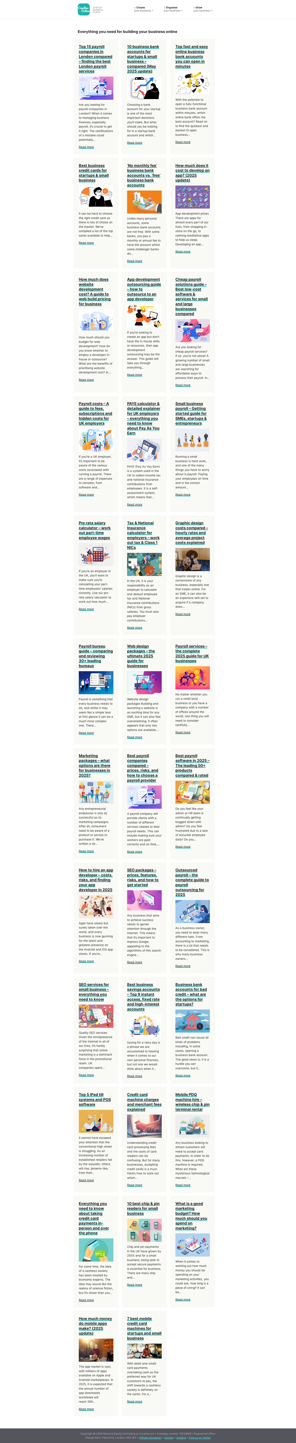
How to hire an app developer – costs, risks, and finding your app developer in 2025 (96, 880)
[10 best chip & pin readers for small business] (144, 1239)
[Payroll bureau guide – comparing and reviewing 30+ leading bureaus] (96, 692)
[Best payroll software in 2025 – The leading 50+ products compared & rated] (192, 801)
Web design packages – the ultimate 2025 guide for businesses (141, 656)
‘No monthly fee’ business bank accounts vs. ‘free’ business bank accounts (144, 175)
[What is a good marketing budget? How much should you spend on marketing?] (192, 1254)
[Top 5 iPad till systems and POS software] (96, 1130)
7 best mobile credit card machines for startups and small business (144, 1328)
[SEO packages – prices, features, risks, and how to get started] (144, 908)
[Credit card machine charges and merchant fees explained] (144, 1135)
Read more (86, 147)
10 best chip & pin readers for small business (143, 1208)
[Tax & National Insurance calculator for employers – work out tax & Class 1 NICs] (144, 573)
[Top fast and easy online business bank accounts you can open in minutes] (192, 92)
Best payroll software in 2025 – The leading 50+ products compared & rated (192, 765)
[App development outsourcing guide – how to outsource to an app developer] (144, 325)
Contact (169, 1437)
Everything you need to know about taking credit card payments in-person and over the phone (94, 1218)
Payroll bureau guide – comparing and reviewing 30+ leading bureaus (96, 656)
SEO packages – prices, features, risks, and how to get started (143, 877)
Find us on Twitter (200, 1437)
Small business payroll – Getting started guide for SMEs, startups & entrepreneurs (191, 413)
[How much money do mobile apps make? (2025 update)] (96, 1359)
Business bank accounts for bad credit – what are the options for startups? (191, 994)
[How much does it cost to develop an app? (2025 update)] (192, 206)
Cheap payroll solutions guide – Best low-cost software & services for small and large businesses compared (191, 296)
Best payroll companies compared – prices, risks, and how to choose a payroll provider (142, 767)
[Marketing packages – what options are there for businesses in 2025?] (96, 801)
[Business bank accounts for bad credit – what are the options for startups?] (192, 1030)
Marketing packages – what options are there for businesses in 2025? (94, 765)
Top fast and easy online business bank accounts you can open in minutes (191, 56)
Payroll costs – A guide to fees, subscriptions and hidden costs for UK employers (95, 413)
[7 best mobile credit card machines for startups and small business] (144, 1356)
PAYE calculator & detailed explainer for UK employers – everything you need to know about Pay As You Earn (143, 418)
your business (142, 9)
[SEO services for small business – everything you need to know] (96, 1025)
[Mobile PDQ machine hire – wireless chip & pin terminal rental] (192, 1135)
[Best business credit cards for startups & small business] (96, 206)
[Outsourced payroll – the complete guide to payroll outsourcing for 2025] (192, 921)
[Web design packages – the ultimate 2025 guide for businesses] (144, 692)
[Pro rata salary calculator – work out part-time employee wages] (96, 563)
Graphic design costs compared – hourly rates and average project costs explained (191, 533)
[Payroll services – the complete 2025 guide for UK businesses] (192, 687)
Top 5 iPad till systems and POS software (95, 1099)
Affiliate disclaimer (150, 1437)
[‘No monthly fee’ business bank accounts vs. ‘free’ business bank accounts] (144, 211)
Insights (181, 1437)
